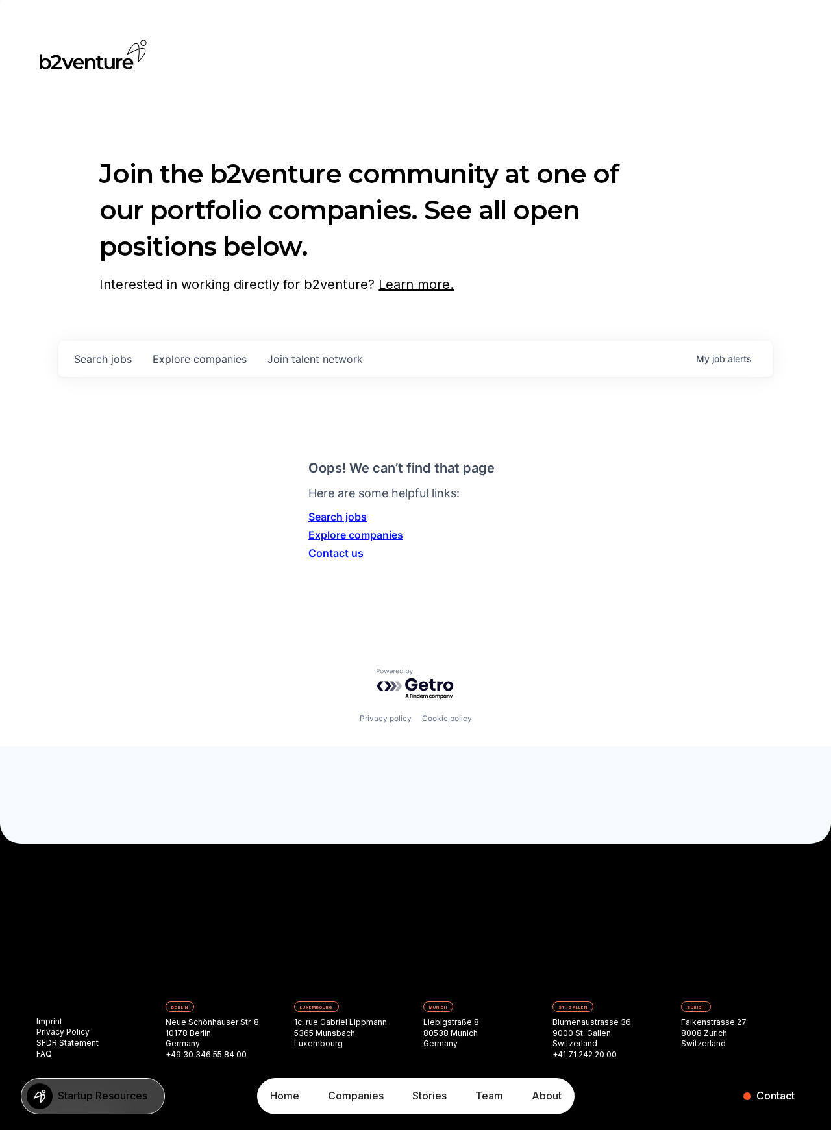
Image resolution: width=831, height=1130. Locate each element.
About (547, 1095)
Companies (356, 1095)
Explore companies (355, 534)
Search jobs (337, 516)
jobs (103, 358)
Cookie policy (447, 718)
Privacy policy (386, 718)
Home (284, 1095)
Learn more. (416, 284)
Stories (429, 1095)
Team (489, 1095)
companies (200, 358)
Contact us (336, 553)
